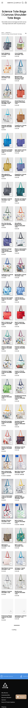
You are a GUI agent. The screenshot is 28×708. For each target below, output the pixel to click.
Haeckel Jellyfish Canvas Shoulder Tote (6, 126)
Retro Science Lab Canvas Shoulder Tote (6, 323)
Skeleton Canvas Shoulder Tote (6, 592)
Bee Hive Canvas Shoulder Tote (20, 472)
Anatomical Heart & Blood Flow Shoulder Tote (20, 691)
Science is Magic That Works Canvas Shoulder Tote (6, 250)
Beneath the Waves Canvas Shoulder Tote (19, 78)
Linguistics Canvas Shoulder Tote (20, 175)
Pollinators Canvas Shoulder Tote (7, 275)
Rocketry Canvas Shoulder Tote (6, 199)
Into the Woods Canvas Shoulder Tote (6, 224)
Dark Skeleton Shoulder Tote (5, 54)
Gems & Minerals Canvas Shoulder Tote (6, 348)
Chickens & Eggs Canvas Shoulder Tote (6, 372)
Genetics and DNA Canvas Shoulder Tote (6, 151)
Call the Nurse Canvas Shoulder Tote (20, 299)
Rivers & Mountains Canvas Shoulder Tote (20, 250)
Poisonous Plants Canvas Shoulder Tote (6, 617)
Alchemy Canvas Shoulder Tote (20, 447)
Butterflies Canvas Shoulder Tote (20, 275)
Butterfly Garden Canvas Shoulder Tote (6, 422)
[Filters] (26, 33)
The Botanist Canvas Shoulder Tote (6, 397)
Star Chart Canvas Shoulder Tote (20, 150)
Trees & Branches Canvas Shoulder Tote (6, 497)
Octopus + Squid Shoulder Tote (20, 569)
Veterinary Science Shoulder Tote (20, 616)
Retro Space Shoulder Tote (19, 545)
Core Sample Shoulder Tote (19, 54)
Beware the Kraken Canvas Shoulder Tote (7, 299)
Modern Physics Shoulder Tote (6, 521)
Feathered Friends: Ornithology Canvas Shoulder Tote (20, 397)
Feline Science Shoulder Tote (5, 77)
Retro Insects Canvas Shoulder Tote (20, 521)
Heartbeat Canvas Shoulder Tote (7, 569)
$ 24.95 (3, 56)
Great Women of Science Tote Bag (20, 641)
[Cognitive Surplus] (14, 2)
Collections (8, 32)
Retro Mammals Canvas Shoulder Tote (6, 472)
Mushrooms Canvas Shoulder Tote (20, 592)
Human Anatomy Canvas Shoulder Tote (6, 448)
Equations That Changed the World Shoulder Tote (19, 666)
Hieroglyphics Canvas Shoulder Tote (6, 175)
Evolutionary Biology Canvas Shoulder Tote (6, 102)
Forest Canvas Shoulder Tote (5, 665)
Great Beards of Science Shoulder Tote (20, 102)
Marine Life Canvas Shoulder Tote (7, 691)
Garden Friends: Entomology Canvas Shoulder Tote (20, 423)
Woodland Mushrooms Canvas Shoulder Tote (20, 225)
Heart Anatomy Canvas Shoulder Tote (20, 323)
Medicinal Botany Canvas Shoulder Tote (6, 641)
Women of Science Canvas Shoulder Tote (20, 200)
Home (2, 32)
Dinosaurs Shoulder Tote (5, 545)
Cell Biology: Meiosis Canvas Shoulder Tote (19, 497)
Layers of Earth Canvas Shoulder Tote (20, 372)
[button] (22, 3)
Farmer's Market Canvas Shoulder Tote (20, 348)
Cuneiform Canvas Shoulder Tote (20, 126)
